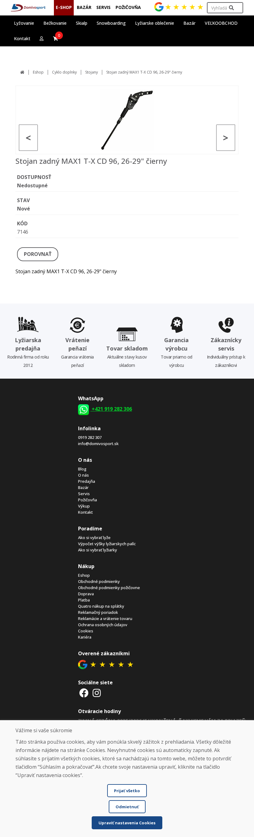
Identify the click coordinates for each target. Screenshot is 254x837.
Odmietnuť (127, 806)
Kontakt (22, 38)
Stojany (91, 72)
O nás (83, 475)
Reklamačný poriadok (98, 612)
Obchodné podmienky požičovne (109, 587)
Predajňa (86, 481)
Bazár (83, 487)
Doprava (86, 594)
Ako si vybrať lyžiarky (97, 550)
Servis (84, 493)
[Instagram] (97, 692)
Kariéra (84, 637)
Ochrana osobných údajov (102, 624)
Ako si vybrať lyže (94, 537)
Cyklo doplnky (64, 72)
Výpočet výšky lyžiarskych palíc (107, 543)
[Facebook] (84, 692)
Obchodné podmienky (99, 581)
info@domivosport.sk (98, 443)
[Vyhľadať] (231, 8)
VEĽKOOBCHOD (221, 23)
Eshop (38, 72)
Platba (84, 600)
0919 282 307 (90, 437)
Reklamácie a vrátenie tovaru (105, 618)
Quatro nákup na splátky (101, 606)
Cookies (85, 631)
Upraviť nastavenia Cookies (127, 823)
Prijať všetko (127, 790)
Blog (82, 469)
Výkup (84, 506)
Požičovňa (87, 500)
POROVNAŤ (37, 254)
